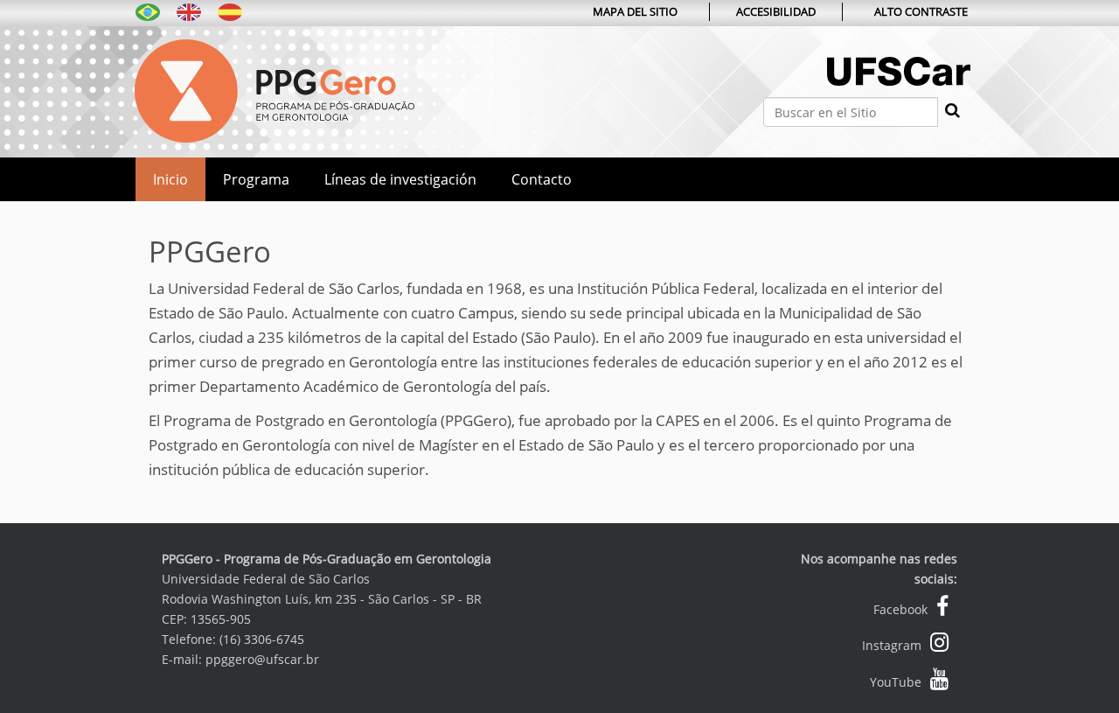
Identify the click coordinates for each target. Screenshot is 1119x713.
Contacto (541, 179)
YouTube (895, 682)
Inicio (170, 179)
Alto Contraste (921, 11)
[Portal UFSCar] (898, 90)
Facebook (900, 609)
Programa (256, 179)
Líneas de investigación (400, 179)
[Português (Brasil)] (148, 11)
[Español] (274, 89)
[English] (189, 11)
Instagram (891, 645)
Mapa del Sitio (635, 11)
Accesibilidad (776, 11)
